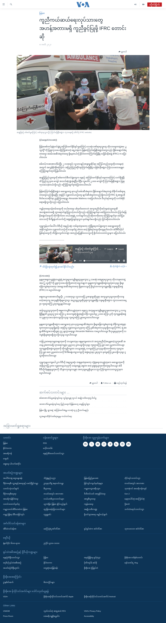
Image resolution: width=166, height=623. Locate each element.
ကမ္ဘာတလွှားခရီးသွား (92, 488)
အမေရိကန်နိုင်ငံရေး (10, 499)
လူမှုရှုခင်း (47, 514)
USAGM (6, 611)
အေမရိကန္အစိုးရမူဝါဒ (52, 616)
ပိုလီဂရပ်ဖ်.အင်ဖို (90, 563)
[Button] (122, 52)
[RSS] (116, 444)
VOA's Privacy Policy (92, 611)
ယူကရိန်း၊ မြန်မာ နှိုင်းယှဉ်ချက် (55, 504)
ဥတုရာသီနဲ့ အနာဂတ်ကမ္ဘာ (54, 483)
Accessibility (89, 616)
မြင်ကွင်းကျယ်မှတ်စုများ (93, 483)
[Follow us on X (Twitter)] (91, 444)
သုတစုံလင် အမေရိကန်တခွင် (136, 488)
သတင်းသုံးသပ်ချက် (11, 488)
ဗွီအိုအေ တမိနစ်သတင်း (134, 557)
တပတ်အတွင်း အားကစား (53, 494)
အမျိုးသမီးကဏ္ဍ (90, 509)
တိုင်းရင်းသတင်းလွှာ (132, 478)
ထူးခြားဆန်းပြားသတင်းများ (54, 509)
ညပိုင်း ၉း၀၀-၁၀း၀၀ (51, 543)
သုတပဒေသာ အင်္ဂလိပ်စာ (134, 529)
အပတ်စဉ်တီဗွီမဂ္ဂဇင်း (11, 568)
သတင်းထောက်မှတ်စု (11, 504)
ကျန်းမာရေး (88, 504)
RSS (45, 443)
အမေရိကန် (7, 453)
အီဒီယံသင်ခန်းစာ (9, 529)
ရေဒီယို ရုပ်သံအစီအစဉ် (12, 563)
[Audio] (136, 4)
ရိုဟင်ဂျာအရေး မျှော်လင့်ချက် (95, 514)
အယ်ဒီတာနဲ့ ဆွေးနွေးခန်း (12, 478)
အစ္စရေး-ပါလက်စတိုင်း (12, 464)
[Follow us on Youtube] (97, 444)
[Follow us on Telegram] (110, 444)
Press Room (8, 616)
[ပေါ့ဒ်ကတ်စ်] (122, 444)
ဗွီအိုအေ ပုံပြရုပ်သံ (91, 568)
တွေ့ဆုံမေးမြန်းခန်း (51, 568)
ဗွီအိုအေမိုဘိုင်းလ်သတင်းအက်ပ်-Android (100, 597)
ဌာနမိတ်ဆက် (8, 582)
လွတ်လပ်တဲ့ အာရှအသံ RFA (55, 611)
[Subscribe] (128, 444)
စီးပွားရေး (47, 488)
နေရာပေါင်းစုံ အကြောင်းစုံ (134, 499)
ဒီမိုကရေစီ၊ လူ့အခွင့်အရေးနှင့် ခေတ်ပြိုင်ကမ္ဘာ (20, 483)
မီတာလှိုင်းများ (49, 582)
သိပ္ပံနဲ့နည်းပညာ (50, 478)
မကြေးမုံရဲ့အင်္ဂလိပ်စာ (52, 529)
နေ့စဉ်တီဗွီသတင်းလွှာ (11, 557)
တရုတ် (6, 459)
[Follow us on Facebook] (85, 444)
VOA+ (5, 597)
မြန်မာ (42, 13)
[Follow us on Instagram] (103, 444)
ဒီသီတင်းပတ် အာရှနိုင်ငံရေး (95, 494)
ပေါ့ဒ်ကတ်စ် (47, 448)
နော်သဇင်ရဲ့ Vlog (131, 563)
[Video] (143, 4)
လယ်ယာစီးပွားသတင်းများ (54, 499)
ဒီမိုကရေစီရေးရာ (9, 494)
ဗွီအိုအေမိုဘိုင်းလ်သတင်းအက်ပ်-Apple (58, 597)
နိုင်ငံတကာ (7, 448)
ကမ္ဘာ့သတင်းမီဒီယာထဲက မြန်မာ (15, 509)
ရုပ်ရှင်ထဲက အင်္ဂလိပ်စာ (93, 529)
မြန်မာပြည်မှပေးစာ (91, 478)
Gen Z (127, 494)
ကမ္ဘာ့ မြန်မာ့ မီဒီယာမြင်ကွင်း (14, 514)
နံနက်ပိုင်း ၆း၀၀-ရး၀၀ (11, 543)
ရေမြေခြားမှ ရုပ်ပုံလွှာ (92, 557)
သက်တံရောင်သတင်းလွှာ (134, 509)
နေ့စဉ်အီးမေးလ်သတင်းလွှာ (53, 453)
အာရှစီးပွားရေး (90, 499)
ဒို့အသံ (127, 504)
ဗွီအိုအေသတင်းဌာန (85, 252)
